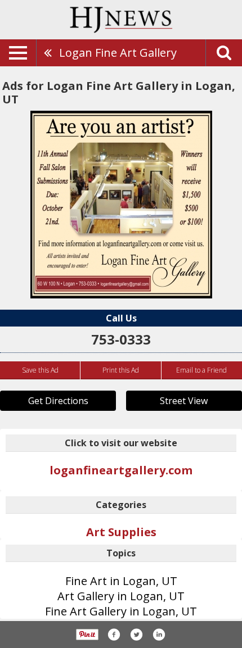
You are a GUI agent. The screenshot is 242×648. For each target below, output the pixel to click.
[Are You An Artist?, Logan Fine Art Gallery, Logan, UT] (121, 204)
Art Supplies (121, 532)
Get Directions (58, 401)
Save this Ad (40, 370)
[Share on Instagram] (158, 634)
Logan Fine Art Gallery (118, 52)
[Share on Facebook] (113, 634)
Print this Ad (120, 370)
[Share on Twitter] (136, 634)
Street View (184, 401)
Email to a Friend (201, 370)
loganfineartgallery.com (121, 470)
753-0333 (121, 339)
